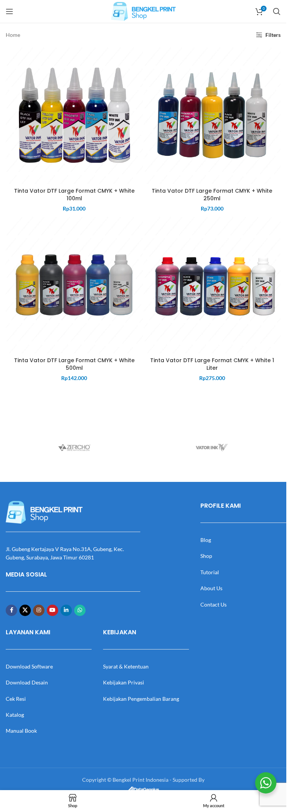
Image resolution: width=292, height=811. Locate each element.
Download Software (29, 666)
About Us (211, 588)
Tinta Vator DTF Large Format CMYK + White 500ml (74, 364)
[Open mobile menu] (9, 11)
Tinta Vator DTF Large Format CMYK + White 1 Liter (212, 364)
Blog (205, 540)
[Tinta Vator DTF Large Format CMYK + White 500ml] (74, 284)
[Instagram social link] (38, 610)
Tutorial (209, 572)
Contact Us (213, 604)
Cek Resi (16, 698)
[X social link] (25, 610)
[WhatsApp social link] (80, 610)
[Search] (276, 11)
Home (13, 35)
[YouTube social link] (52, 610)
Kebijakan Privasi (123, 682)
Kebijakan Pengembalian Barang (141, 698)
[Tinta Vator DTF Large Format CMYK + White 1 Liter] (212, 284)
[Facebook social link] (11, 610)
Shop (206, 556)
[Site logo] (143, 11)
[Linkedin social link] (66, 610)
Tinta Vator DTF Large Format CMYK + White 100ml (74, 194)
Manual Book (21, 730)
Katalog (15, 714)
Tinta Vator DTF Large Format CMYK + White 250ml (212, 194)
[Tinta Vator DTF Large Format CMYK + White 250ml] (212, 115)
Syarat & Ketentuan (126, 666)
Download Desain (27, 682)
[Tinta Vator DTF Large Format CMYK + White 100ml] (74, 115)
